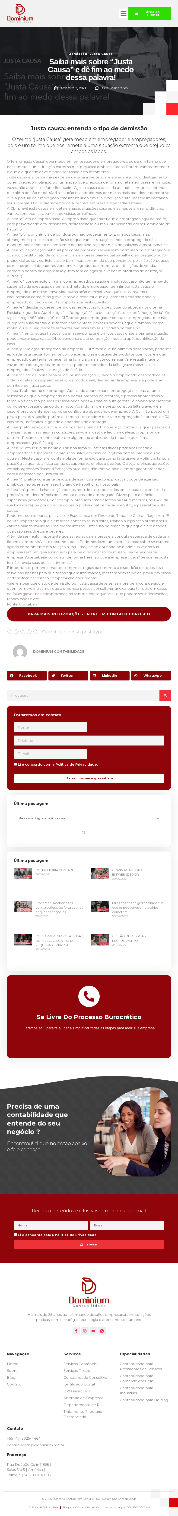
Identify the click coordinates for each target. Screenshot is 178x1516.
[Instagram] (85, 1331)
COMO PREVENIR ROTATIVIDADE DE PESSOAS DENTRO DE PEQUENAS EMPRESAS (60, 940)
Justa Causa (101, 54)
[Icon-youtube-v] (93, 1331)
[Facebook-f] (76, 1331)
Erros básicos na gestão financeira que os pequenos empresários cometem (137, 907)
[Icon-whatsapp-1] (102, 1331)
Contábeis (28, 604)
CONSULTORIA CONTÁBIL (54, 870)
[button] (123, 13)
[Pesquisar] (165, 695)
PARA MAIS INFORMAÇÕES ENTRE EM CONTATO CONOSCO (89, 614)
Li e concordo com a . (58, 764)
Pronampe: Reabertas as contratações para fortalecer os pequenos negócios (59, 907)
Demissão (78, 54)
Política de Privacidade (76, 764)
